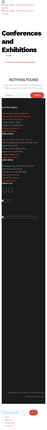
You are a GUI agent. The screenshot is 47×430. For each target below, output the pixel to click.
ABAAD (26, 393)
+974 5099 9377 (9, 181)
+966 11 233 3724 (9, 131)
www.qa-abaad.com (10, 178)
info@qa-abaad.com (11, 175)
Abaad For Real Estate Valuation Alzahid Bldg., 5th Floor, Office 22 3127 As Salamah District (16, 116)
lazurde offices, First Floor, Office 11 (17, 140)
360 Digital (40, 396)
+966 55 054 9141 (9, 157)
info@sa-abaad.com (11, 128)
